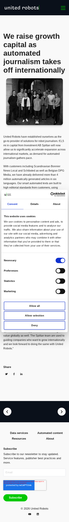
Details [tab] (34, 204)
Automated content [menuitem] (50, 433)
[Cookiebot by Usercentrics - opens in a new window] (50, 194)
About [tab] (56, 204)
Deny (34, 325)
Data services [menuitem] (19, 433)
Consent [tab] (12, 204)
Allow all (34, 305)
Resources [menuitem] (19, 438)
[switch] (60, 270)
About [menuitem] (50, 438)
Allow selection (34, 315)
